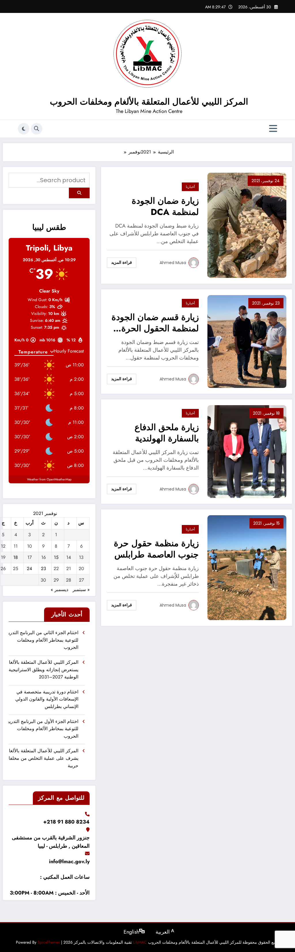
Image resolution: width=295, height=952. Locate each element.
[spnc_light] (23, 128)
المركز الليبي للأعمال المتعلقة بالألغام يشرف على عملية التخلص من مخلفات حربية (43, 758)
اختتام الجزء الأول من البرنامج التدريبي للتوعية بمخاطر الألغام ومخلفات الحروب (43, 728)
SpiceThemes (48, 942)
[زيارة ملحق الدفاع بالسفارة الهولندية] (246, 451)
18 (15, 557)
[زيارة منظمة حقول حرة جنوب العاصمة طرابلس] (246, 567)
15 (56, 557)
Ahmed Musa (173, 263)
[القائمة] (273, 128)
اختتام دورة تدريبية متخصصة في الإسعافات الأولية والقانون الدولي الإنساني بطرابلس (46, 699)
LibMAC (140, 942)
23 (43, 568)
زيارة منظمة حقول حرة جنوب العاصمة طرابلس (156, 549)
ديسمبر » (59, 589)
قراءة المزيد (121, 262)
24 (29, 568)
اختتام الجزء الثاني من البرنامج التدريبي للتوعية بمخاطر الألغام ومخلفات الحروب (43, 640)
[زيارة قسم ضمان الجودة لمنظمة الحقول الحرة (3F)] (246, 341)
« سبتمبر (81, 589)
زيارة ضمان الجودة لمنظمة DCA (165, 206)
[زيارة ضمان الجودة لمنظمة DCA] (246, 224)
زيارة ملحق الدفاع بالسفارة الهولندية (167, 433)
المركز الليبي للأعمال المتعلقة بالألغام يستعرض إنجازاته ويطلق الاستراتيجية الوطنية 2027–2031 (43, 669)
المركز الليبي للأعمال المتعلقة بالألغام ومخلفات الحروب (149, 101)
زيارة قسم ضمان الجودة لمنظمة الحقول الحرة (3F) (155, 323)
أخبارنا (190, 186)
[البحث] (36, 128)
